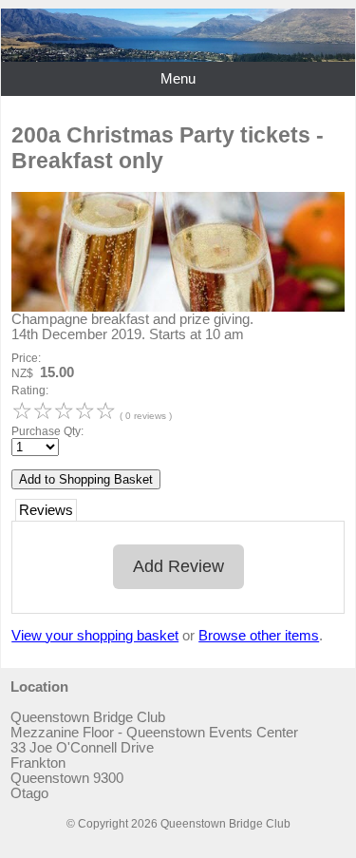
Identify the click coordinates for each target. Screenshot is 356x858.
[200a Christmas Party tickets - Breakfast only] (178, 307)
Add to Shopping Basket (86, 479)
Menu (178, 78)
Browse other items (258, 635)
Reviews (46, 510)
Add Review (178, 566)
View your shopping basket (94, 635)
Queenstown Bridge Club (225, 823)
